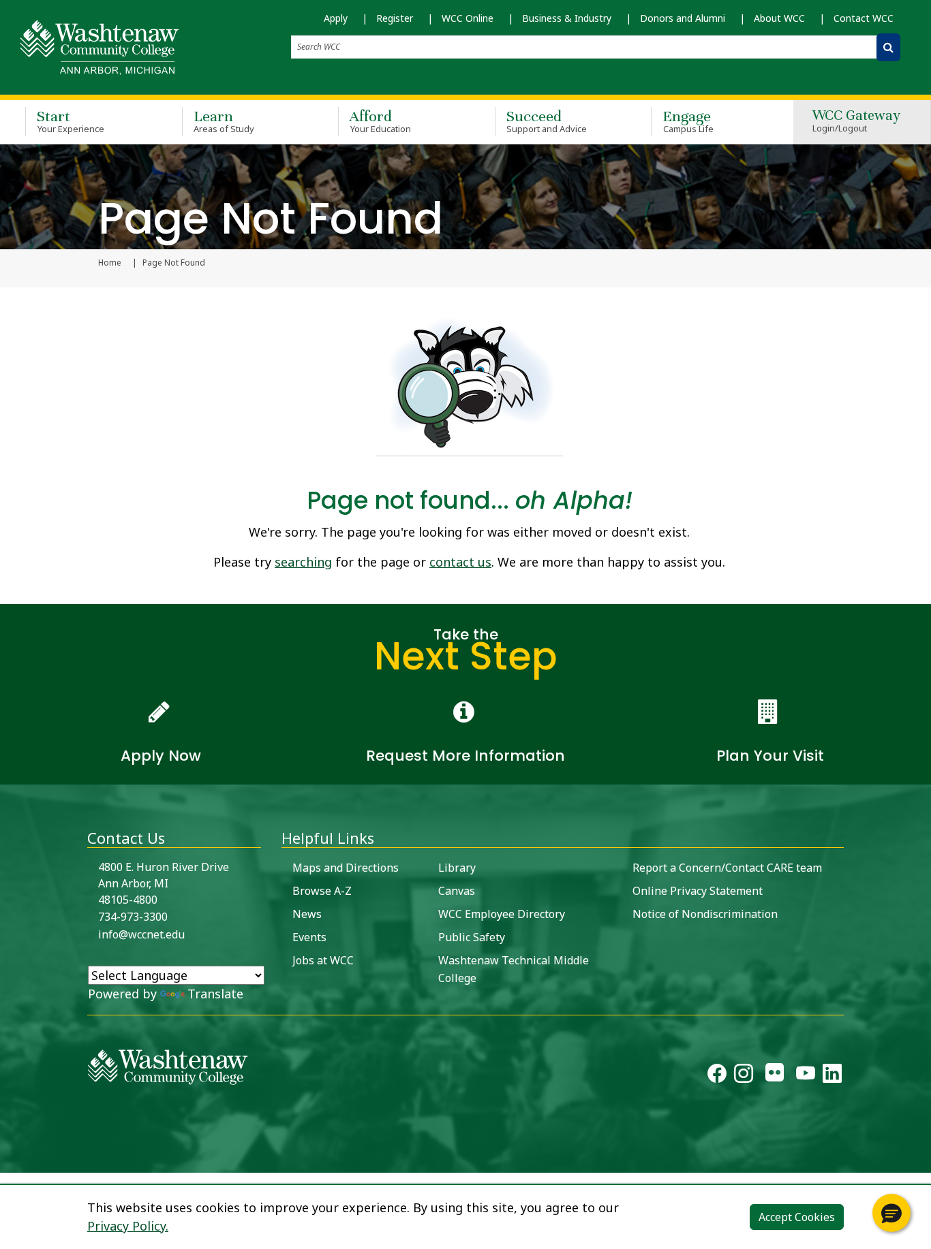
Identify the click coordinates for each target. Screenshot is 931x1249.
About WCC (779, 18)
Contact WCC (864, 18)
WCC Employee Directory (501, 913)
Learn (224, 121)
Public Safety (471, 937)
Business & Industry (566, 18)
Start (70, 121)
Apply (336, 18)
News (307, 913)
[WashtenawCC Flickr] (774, 1076)
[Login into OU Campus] (8, 1160)
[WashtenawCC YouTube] (805, 1076)
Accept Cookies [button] (797, 1217)
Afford (380, 121)
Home (109, 262)
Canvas (456, 890)
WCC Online (467, 18)
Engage (688, 121)
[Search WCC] (888, 47)
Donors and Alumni (682, 18)
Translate (215, 993)
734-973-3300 (133, 916)
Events (309, 937)
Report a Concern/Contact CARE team (727, 867)
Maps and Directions (345, 867)
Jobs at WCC (323, 960)
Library (457, 867)
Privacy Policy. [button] (127, 1226)
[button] (891, 1213)
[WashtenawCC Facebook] (717, 1076)
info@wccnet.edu (141, 934)
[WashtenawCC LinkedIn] (832, 1076)
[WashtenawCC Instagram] (743, 1076)
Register (394, 18)
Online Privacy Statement (697, 890)
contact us (460, 562)
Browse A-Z (322, 890)
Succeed (546, 121)
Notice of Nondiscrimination (705, 913)
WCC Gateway (856, 121)
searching (303, 562)
